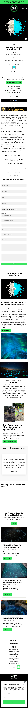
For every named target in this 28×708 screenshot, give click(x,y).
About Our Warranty (14, 172)
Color (14, 64)
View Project (7, 558)
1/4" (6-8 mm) (9, 60)
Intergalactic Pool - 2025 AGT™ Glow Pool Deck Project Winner (12, 581)
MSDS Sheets (14, 175)
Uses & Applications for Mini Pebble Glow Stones (14, 168)
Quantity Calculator (14, 82)
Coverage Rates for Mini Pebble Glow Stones (14, 164)
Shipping (8, 54)
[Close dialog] (25, 682)
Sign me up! (14, 702)
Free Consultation (10, 441)
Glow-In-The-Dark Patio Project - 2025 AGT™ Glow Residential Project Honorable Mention (13, 545)
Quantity (14, 71)
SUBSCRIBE (18, 667)
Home (14, 44)
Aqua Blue (14, 67)
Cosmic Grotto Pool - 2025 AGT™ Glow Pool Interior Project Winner (13, 617)
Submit (14, 264)
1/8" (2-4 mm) (19, 60)
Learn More (6, 330)
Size (14, 57)
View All (14, 523)
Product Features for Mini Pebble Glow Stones (14, 160)
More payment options (14, 104)
